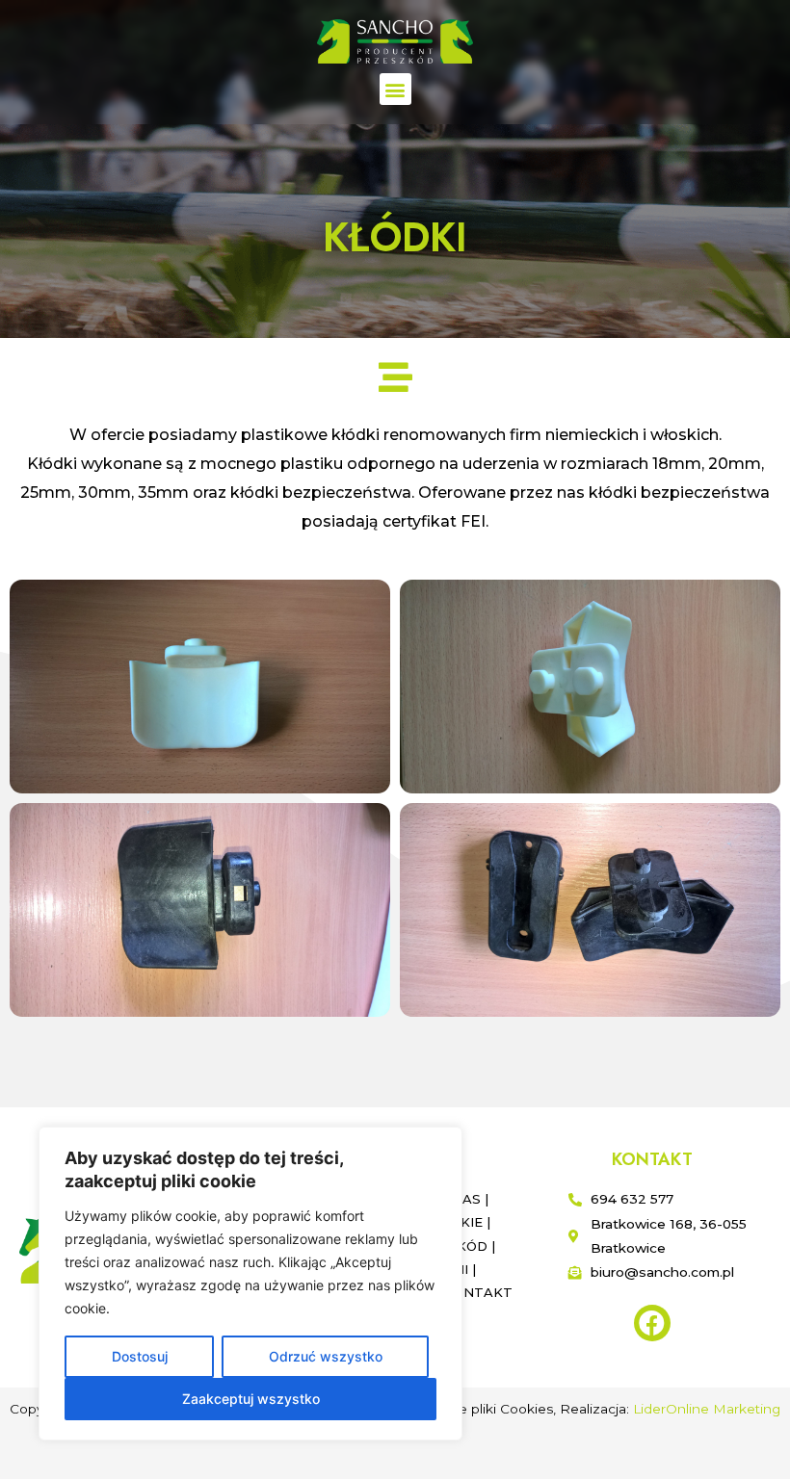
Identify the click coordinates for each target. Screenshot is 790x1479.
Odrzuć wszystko (325, 1356)
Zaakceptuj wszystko (251, 1398)
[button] (395, 89)
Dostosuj (140, 1356)
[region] (250, 1283)
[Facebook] (652, 1323)
